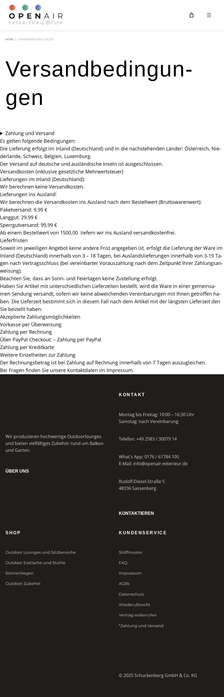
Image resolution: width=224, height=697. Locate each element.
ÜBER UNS (17, 471)
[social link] (7, 646)
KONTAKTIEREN (136, 513)
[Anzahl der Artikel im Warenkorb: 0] (191, 15)
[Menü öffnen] (209, 15)
